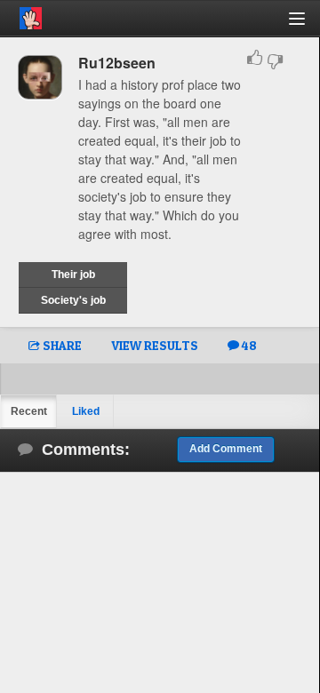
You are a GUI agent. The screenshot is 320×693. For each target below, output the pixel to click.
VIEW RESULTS (154, 345)
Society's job (73, 300)
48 (248, 345)
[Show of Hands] (21, 15)
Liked (86, 411)
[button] (307, 25)
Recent (29, 411)
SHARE (61, 345)
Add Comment (225, 448)
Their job (73, 274)
